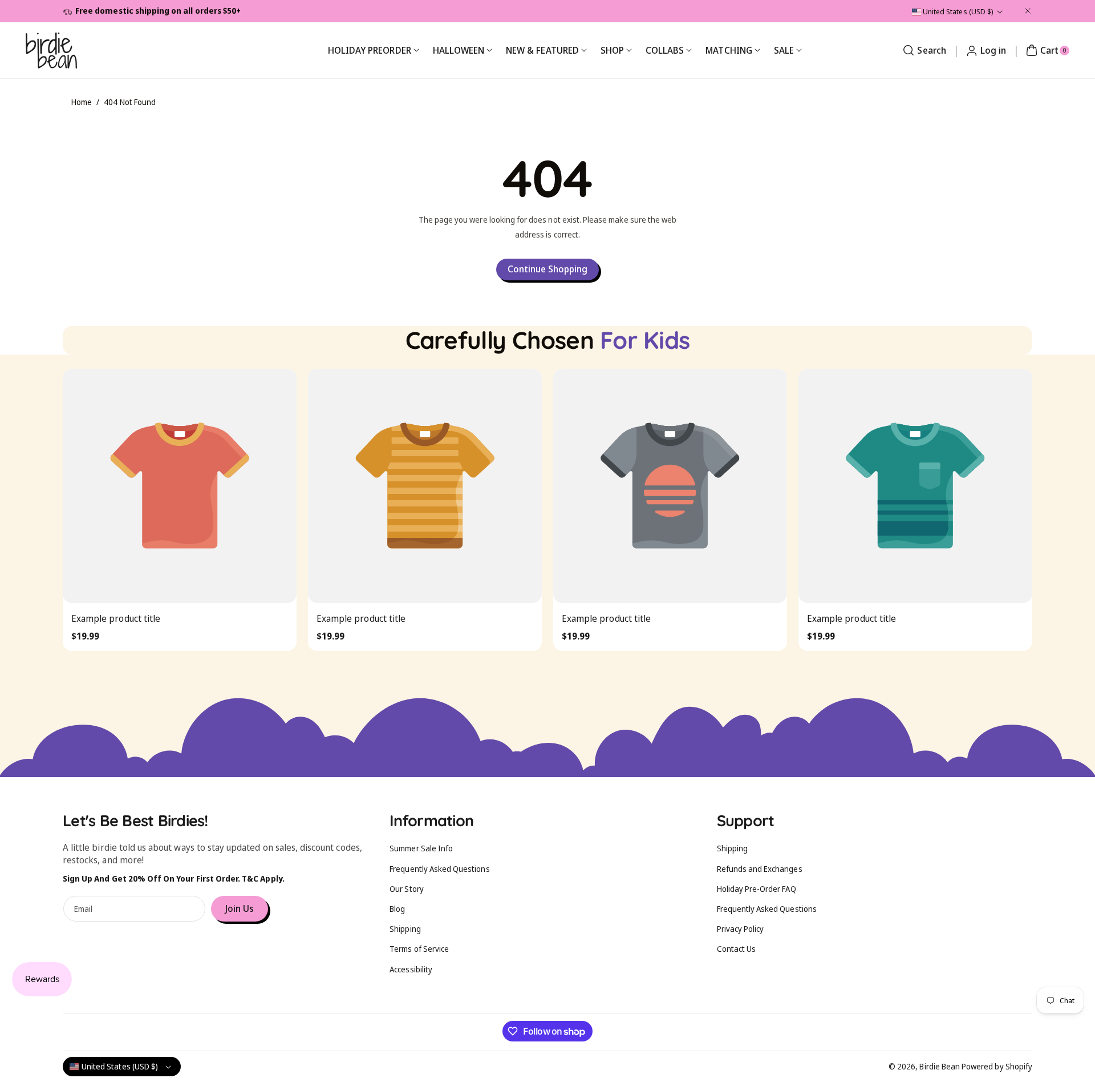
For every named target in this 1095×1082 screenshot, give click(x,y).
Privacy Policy (740, 928)
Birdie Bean (939, 1066)
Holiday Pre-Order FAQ (756, 888)
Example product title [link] (115, 618)
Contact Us (736, 948)
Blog (397, 908)
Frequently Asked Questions (439, 868)
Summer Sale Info (421, 848)
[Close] (1028, 10)
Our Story (406, 888)
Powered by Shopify (997, 1066)
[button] (923, 50)
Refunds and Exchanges (759, 868)
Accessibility (411, 969)
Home (81, 101)
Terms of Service (419, 948)
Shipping (405, 928)
